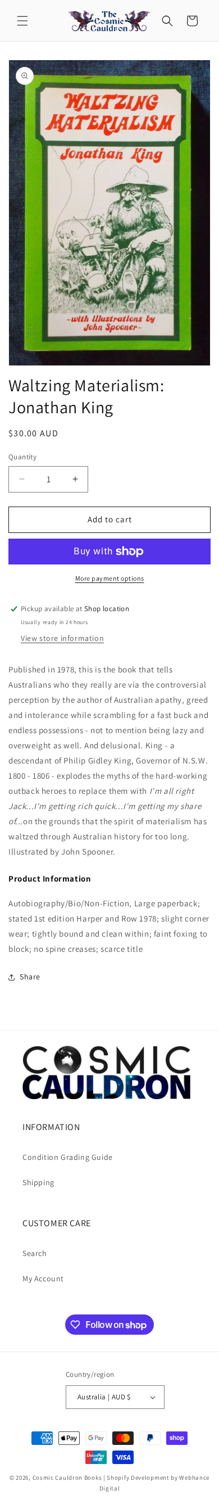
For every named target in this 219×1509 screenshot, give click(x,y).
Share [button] (30, 977)
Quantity (22, 457)
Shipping (38, 1182)
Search (34, 1253)
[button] (22, 20)
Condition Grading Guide (67, 1157)
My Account (43, 1278)
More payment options (109, 578)
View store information (62, 638)
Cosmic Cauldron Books (67, 1477)
